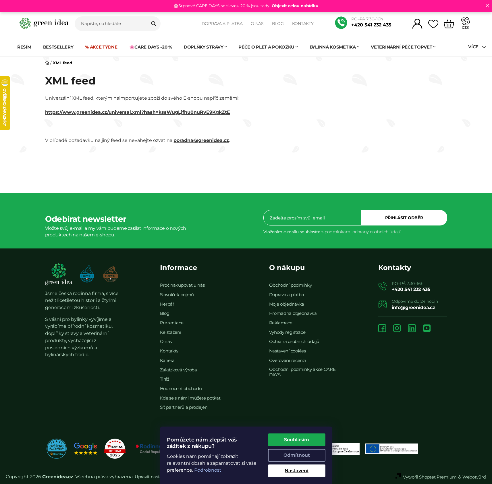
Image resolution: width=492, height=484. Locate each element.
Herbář (167, 304)
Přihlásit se (404, 217)
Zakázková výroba (178, 370)
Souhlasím (296, 439)
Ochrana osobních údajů (294, 341)
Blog (278, 23)
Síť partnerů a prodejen (184, 407)
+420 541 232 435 (371, 25)
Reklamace (280, 322)
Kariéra (167, 360)
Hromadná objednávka (293, 313)
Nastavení (296, 470)
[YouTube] (427, 328)
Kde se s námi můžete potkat (190, 398)
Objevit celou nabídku (295, 5)
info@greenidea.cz (413, 307)
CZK (465, 27)
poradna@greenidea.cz (201, 140)
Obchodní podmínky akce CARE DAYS (302, 372)
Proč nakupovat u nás (182, 285)
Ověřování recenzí (287, 360)
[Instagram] (397, 328)
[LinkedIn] (412, 328)
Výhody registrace (287, 332)
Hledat (154, 23)
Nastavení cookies (287, 351)
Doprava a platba (222, 23)
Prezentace (172, 322)
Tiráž (165, 379)
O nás (257, 23)
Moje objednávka (286, 304)
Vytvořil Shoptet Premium (430, 477)
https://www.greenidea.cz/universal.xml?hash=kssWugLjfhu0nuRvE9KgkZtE (137, 112)
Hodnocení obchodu (181, 388)
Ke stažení (170, 332)
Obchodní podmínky (290, 285)
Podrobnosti (208, 470)
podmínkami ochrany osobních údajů (363, 231)
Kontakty (303, 23)
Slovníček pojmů (177, 294)
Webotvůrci (474, 477)
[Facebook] (382, 328)
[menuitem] (27, 47)
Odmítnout (296, 455)
